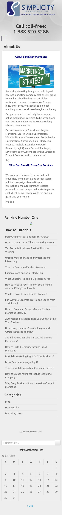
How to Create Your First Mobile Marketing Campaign (28, 376)
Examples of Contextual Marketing (24, 273)
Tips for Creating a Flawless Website (25, 267)
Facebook (29, 20)
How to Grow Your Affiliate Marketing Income (30, 242)
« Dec (30, 505)
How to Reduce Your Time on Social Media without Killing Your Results (28, 286)
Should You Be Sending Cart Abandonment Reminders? (28, 339)
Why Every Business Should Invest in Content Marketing (29, 385)
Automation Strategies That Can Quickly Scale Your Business (30, 320)
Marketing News (14, 413)
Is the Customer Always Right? (21, 362)
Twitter (33, 20)
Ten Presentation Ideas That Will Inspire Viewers (27, 250)
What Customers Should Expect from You (28, 278)
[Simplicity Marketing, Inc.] (31, 8)
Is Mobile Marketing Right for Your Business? (29, 356)
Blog (7, 401)
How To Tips (12, 407)
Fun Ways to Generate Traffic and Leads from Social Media (30, 302)
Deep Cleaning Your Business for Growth (27, 236)
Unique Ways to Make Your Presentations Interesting (27, 259)
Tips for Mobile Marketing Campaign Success (29, 368)
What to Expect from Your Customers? (26, 294)
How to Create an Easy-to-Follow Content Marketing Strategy (28, 311)
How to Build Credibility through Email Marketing (26, 349)
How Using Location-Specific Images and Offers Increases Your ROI (27, 330)
